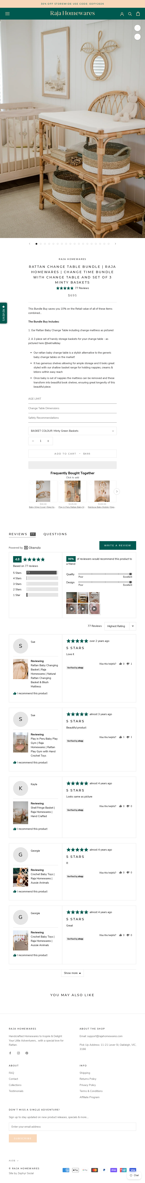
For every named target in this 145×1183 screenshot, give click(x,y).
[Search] (130, 14)
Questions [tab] (55, 534)
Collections (15, 1085)
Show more (71, 973)
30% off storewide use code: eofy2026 (72, 3)
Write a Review (117, 545)
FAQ (11, 1073)
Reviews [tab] (22, 534)
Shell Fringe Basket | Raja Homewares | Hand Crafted (43, 812)
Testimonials (16, 1091)
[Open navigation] (7, 13)
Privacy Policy (88, 1085)
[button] (72, 288)
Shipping (85, 1073)
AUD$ (12, 1161)
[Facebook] (10, 1053)
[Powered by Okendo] (25, 548)
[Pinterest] (26, 1053)
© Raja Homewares (24, 1168)
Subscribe (23, 1138)
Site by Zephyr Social (21, 1173)
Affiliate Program (90, 1097)
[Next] (115, 244)
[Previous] (29, 244)
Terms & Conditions (91, 1091)
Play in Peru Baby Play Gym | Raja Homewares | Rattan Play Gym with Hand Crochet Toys (44, 747)
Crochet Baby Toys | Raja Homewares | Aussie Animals (42, 878)
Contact (13, 1079)
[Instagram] (18, 1053)
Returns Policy (88, 1079)
